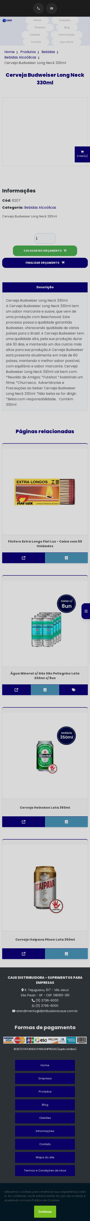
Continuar (45, 1211)
